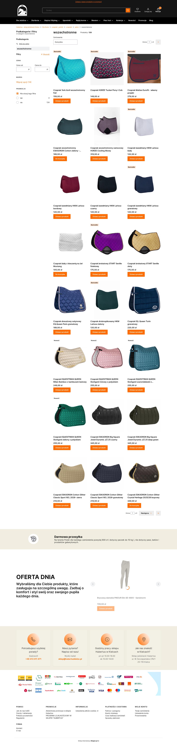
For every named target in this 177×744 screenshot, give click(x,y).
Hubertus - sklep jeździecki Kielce (27, 27)
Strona (144, 42)
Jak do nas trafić (23, 711)
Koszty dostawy (111, 713)
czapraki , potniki (57, 27)
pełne (77, 27)
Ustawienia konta (141, 713)
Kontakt (19, 728)
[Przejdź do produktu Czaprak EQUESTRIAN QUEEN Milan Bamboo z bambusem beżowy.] (70, 357)
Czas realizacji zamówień (115, 716)
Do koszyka (60, 159)
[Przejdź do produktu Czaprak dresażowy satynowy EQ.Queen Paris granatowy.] (70, 300)
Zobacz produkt (62, 101)
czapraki (69, 27)
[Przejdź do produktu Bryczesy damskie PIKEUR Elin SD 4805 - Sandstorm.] (125, 576)
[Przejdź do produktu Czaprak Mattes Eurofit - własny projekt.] (144, 68)
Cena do (38, 65)
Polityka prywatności (24, 716)
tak (21, 98)
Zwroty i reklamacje (24, 713)
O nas (18, 731)
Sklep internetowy (87, 741)
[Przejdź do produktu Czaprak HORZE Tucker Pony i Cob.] (107, 68)
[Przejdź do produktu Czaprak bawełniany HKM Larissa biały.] (144, 126)
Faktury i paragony (112, 711)
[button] (128, 10)
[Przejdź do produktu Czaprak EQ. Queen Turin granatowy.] (144, 300)
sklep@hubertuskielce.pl (70, 659)
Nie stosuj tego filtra (28, 94)
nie (21, 102)
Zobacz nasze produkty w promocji (88, 2)
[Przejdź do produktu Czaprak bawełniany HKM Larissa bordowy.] (70, 184)
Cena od (19, 65)
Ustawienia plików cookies (86, 711)
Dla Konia (45, 27)
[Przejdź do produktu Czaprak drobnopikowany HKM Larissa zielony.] (107, 300)
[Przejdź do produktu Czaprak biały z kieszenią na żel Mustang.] (70, 242)
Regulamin (20, 718)
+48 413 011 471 (33, 659)
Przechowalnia (140, 716)
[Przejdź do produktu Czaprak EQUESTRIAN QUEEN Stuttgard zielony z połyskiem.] (70, 415)
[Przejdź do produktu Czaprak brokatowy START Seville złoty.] (144, 242)
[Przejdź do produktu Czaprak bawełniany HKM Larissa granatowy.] (144, 184)
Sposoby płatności (112, 718)
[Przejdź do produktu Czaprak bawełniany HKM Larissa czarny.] (107, 184)
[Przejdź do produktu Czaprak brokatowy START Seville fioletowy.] (107, 242)
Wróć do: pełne (24, 44)
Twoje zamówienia (142, 711)
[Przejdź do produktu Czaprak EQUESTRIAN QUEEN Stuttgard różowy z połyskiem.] (107, 357)
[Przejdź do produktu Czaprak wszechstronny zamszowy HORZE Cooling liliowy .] (107, 126)
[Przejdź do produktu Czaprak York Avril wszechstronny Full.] (70, 68)
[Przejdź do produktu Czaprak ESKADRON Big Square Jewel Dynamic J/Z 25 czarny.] (107, 415)
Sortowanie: (58, 37)
